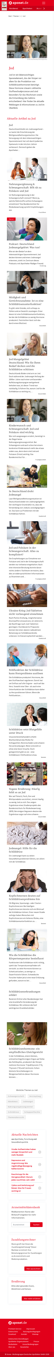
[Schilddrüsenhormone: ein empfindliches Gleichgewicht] (27, 1033)
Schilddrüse (13, 1112)
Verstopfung (35, 1096)
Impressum (30, 1329)
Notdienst (13, 8)
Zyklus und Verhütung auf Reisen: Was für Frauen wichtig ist (22, 1188)
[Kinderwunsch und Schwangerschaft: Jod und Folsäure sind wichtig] (27, 410)
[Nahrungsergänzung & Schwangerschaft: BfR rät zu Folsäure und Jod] (27, 169)
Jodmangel (28, 1101)
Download (12, 1334)
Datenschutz (13, 1331)
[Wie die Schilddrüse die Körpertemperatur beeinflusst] (27, 940)
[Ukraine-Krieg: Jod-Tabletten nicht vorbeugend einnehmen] (27, 595)
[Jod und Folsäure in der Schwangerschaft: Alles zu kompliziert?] (27, 532)
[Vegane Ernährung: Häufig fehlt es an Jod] (27, 773)
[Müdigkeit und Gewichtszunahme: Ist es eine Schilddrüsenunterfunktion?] (27, 282)
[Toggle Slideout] (44, 3)
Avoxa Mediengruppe (30, 1344)
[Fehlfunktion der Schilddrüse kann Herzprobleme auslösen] (27, 654)
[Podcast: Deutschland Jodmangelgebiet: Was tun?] (27, 228)
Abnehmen (13, 1101)
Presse (36, 1341)
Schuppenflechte (32, 1112)
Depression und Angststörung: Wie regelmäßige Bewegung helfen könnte (21, 1164)
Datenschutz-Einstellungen (18, 1339)
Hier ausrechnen (33, 1268)
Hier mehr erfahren (32, 1298)
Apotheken (27, 8)
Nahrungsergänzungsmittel (20, 1107)
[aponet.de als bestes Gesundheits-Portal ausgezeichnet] (4, 6)
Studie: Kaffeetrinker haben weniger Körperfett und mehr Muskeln (23, 1152)
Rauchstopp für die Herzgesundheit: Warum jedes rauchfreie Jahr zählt (23, 1177)
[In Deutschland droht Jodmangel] (27, 476)
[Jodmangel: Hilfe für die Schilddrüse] (27, 833)
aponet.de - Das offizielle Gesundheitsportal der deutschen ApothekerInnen (18, 3)
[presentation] (44, 8)
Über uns (11, 1347)
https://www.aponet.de (17, 1322)
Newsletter (24, 1347)
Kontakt (24, 1334)
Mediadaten (12, 1344)
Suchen (36, 1224)
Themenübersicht (16, 1117)
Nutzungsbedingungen (31, 1331)
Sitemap (35, 1334)
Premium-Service (14, 1329)
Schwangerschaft (16, 1096)
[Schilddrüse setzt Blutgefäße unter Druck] (27, 714)
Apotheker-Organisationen (18, 1341)
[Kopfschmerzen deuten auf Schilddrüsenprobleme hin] (27, 880)
